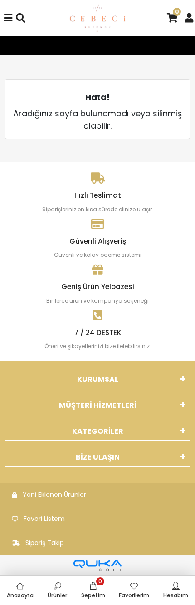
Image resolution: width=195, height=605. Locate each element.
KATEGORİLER (97, 431)
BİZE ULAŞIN (98, 457)
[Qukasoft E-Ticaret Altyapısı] (97, 565)
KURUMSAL (97, 379)
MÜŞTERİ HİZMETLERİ (97, 405)
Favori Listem (44, 518)
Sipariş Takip (44, 542)
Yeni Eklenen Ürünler (54, 494)
